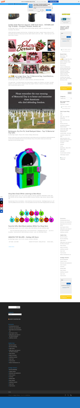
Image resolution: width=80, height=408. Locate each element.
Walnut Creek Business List (65, 254)
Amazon (26, 28)
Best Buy (36, 28)
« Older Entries (11, 246)
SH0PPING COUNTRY (64, 232)
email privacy (68, 285)
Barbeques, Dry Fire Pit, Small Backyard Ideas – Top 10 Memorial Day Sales (31, 132)
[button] (40, 1)
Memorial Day (35, 134)
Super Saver (62, 251)
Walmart (17, 29)
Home (39, 11)
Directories (63, 218)
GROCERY (62, 144)
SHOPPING (37, 197)
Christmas (31, 239)
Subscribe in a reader (64, 104)
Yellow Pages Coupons (14, 28)
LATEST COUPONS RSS (14, 319)
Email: (62, 33)
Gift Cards (17, 197)
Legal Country (63, 240)
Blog (61, 121)
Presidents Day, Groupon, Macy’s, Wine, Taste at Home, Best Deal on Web (66, 78)
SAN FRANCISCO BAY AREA (38, 79)
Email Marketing (64, 287)
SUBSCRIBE (62, 151)
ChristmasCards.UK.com (65, 220)
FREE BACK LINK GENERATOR (66, 222)
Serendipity (10, 29)
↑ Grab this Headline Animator (66, 108)
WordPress (28, 395)
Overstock (33, 197)
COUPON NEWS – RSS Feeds (65, 133)
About (61, 115)
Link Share (62, 266)
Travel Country (63, 252)
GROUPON (46, 28)
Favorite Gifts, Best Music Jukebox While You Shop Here (28, 226)
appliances (30, 195)
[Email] (1, 208)
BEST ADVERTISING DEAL (65, 120)
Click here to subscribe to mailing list (66, 88)
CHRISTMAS (39, 195)
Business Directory (64, 123)
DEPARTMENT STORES (46, 195)
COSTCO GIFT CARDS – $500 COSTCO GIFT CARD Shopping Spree (65, 130)
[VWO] (33, 10)
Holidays (30, 134)
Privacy (61, 146)
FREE (61, 113)
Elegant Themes (16, 395)
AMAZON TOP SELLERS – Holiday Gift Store (23, 237)
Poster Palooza (63, 245)
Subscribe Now (53, 1)
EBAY (52, 195)
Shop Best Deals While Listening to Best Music (24, 194)
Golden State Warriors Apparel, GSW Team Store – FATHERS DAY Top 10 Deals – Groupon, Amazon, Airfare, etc (31, 25)
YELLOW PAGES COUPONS (65, 152)
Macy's (50, 28)
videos (47, 228)
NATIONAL (31, 79)
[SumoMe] (1, 211)
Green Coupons (63, 264)
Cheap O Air (41, 28)
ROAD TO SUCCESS (64, 247)
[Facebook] (1, 199)
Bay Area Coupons (63, 236)
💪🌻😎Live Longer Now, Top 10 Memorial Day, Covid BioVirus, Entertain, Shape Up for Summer (31, 77)
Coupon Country (63, 261)
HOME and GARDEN (27, 197)
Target (41, 197)
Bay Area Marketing (64, 238)
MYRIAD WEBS (63, 268)
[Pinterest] (1, 205)
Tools (14, 29)
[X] (1, 202)
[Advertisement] (65, 180)
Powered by (30, 10)
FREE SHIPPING (11, 197)
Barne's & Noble (31, 28)
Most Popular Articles (64, 227)
